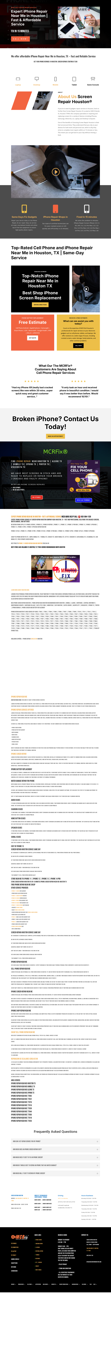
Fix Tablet (13, 1255)
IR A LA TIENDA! (83, 500)
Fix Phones (14, 1243)
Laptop (18, 85)
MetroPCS (38, 1258)
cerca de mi (34, 639)
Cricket (37, 1266)
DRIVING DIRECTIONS (40, 304)
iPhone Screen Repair (18, 754)
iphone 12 (14, 917)
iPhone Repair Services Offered (22, 710)
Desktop (36, 85)
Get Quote (32, 338)
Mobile (55, 85)
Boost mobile (39, 1270)
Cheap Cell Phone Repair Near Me (23, 1032)
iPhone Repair (39, 1240)
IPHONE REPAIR (23, 461)
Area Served (45, 1284)
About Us (67, 96)
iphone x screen (15, 900)
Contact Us (53, 1284)
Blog (94, 1284)
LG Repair (38, 1247)
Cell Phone (29, 1284)
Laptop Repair (38, 1284)
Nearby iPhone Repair (63, 1284)
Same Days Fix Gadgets (24, 217)
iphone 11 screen (16, 891)
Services (12, 1284)
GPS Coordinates (63, 1198)
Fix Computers (14, 1247)
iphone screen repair (19, 910)
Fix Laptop (13, 1251)
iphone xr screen (16, 898)
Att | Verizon (39, 1262)
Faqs (91, 1284)
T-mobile (37, 1255)
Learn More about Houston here (20, 590)
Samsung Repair (39, 1243)
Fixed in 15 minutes (87, 217)
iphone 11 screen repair (17, 896)
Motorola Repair (39, 1251)
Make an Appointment (55, 436)
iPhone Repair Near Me (19, 696)
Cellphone (84, 1284)
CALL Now (78, 345)
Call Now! (20, 39)
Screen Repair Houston (17, 1195)
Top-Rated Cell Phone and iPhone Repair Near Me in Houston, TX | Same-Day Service (52, 252)
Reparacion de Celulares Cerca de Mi (24, 1059)
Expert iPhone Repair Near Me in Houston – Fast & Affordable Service (36, 516)
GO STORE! (37, 497)
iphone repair (19, 907)
